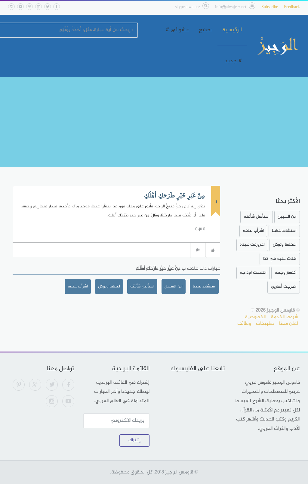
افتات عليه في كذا (280, 258)
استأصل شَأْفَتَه (142, 286)
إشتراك (134, 440)
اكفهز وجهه (286, 272)
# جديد (233, 61)
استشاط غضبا (204, 286)
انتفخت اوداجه (253, 272)
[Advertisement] (154, 122)
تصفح (206, 30)
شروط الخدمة (284, 317)
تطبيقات (265, 323)
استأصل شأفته (257, 216)
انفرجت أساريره (284, 286)
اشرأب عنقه (78, 286)
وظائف (244, 323)
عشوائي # (177, 30)
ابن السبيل (174, 286)
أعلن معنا (288, 323)
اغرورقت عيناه (252, 244)
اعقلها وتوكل (109, 286)
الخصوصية (255, 317)
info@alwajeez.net (230, 7)
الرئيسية (232, 30)
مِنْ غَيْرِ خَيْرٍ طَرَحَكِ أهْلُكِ (174, 195)
